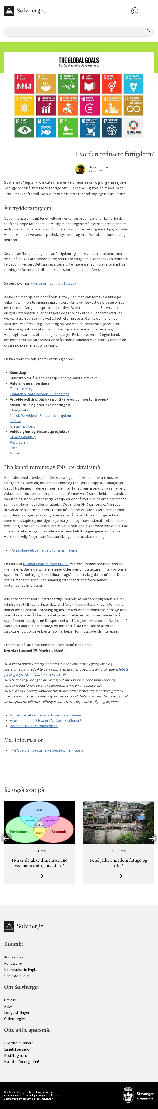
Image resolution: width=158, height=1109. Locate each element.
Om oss (10, 1000)
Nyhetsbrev (13, 963)
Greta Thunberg (23, 426)
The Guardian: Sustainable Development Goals (46, 750)
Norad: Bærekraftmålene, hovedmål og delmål (46, 715)
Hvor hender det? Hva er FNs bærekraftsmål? (45, 720)
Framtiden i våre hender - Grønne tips (39, 394)
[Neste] (151, 838)
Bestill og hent (15, 1055)
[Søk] (147, 32)
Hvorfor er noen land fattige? (53, 283)
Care (13, 448)
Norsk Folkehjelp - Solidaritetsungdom (40, 415)
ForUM (15, 421)
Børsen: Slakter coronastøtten (34, 726)
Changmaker (20, 410)
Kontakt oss (13, 957)
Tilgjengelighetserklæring (45, 1095)
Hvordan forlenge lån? (22, 1061)
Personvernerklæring (16, 1095)
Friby (8, 1006)
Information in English (22, 969)
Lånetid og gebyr (17, 1049)
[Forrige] (6, 838)
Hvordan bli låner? (18, 1043)
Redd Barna (19, 442)
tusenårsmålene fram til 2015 (46, 564)
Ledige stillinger (16, 1012)
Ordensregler (14, 1018)
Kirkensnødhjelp (23, 437)
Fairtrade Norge (22, 388)
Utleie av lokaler (17, 975)
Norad (15, 453)
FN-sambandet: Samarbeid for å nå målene (43, 550)
